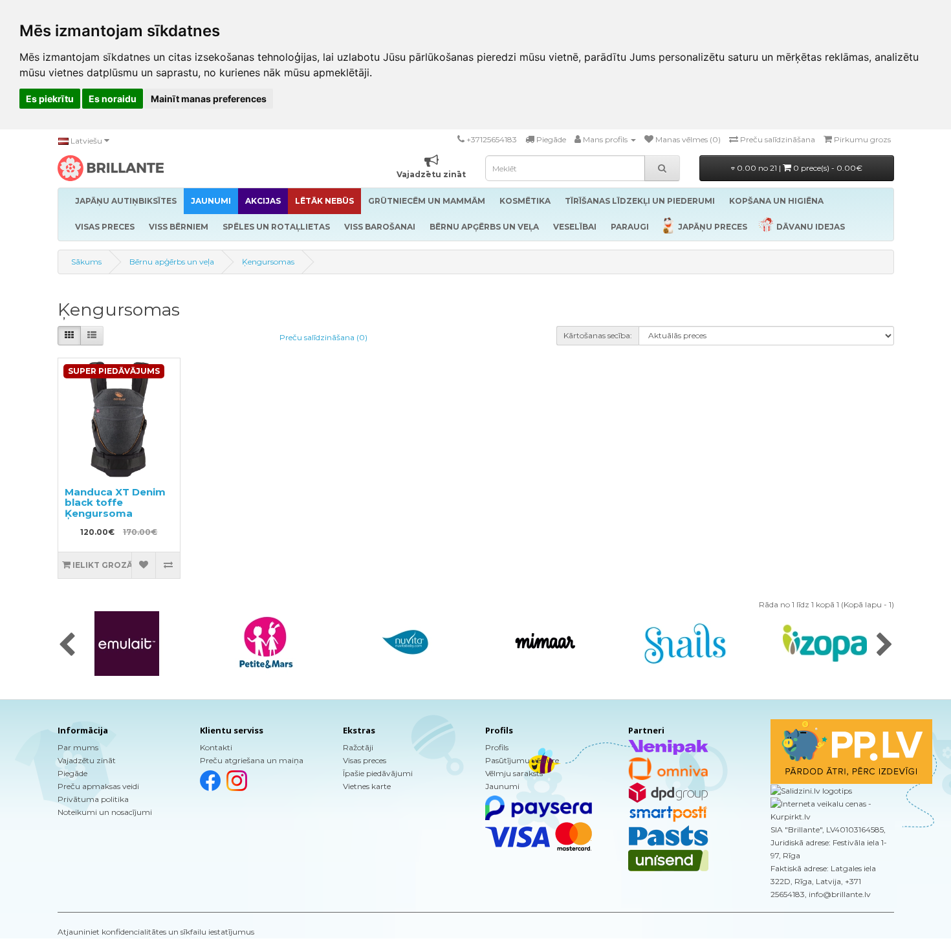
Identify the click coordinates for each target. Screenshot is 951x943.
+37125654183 (491, 139)
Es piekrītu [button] (50, 98)
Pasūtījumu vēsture (522, 760)
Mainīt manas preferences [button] (209, 98)
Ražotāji (358, 747)
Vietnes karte (367, 786)
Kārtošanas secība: (597, 335)
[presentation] (67, 645)
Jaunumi (502, 786)
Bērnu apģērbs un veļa (171, 261)
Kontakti (216, 747)
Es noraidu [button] (113, 98)
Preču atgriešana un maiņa (251, 760)
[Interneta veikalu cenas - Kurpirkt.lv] (832, 809)
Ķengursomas (268, 261)
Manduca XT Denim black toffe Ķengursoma (115, 502)
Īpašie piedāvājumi (378, 773)
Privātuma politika (93, 799)
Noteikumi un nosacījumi (105, 812)
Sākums (86, 261)
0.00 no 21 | (798, 168)
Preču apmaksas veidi (98, 786)
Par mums (78, 747)
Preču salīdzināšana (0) (323, 337)
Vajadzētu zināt (87, 760)
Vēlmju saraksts (514, 773)
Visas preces (364, 760)
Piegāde (72, 773)
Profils (496, 747)
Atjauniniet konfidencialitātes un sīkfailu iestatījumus (156, 932)
